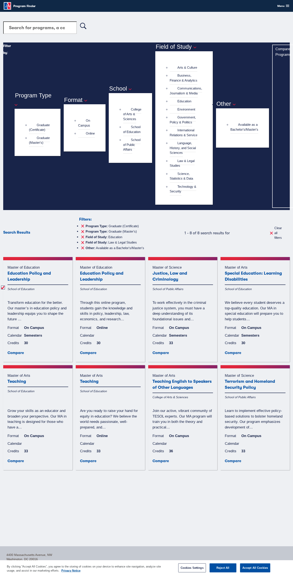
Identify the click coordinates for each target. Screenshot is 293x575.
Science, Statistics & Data (181, 176)
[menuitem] (39, 127)
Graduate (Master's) (39, 140)
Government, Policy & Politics (183, 119)
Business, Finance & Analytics (183, 78)
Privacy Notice (70, 570)
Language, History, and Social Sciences (183, 147)
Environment (186, 109)
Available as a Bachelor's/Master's (244, 127)
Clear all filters (278, 232)
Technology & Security (183, 189)
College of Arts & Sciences (132, 114)
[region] (146, 567)
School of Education (131, 129)
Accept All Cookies (255, 567)
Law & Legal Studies (182, 163)
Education (184, 101)
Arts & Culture (187, 67)
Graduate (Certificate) (39, 127)
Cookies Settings (192, 567)
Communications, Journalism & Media (186, 90)
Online (90, 133)
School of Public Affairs (131, 144)
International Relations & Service (183, 132)
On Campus (84, 123)
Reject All (222, 567)
